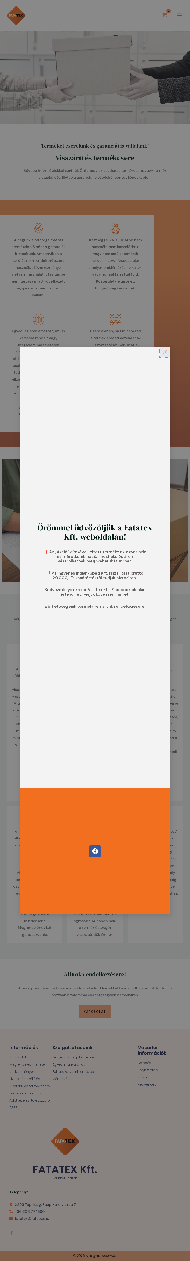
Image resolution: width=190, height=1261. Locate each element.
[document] (95, 630)
